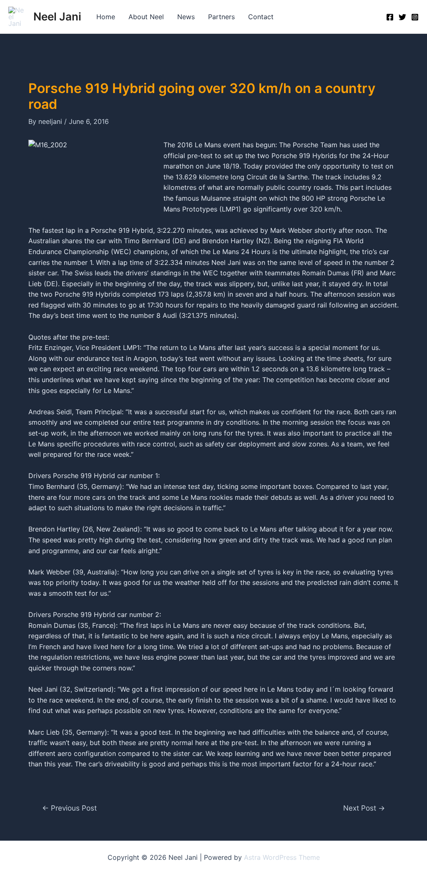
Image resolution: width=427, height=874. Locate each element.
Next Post (364, 807)
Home (105, 17)
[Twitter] (402, 17)
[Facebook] (390, 17)
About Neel (146, 17)
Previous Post (69, 807)
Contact (261, 17)
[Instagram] (415, 17)
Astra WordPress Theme (282, 857)
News (186, 17)
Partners (221, 17)
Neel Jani (57, 16)
